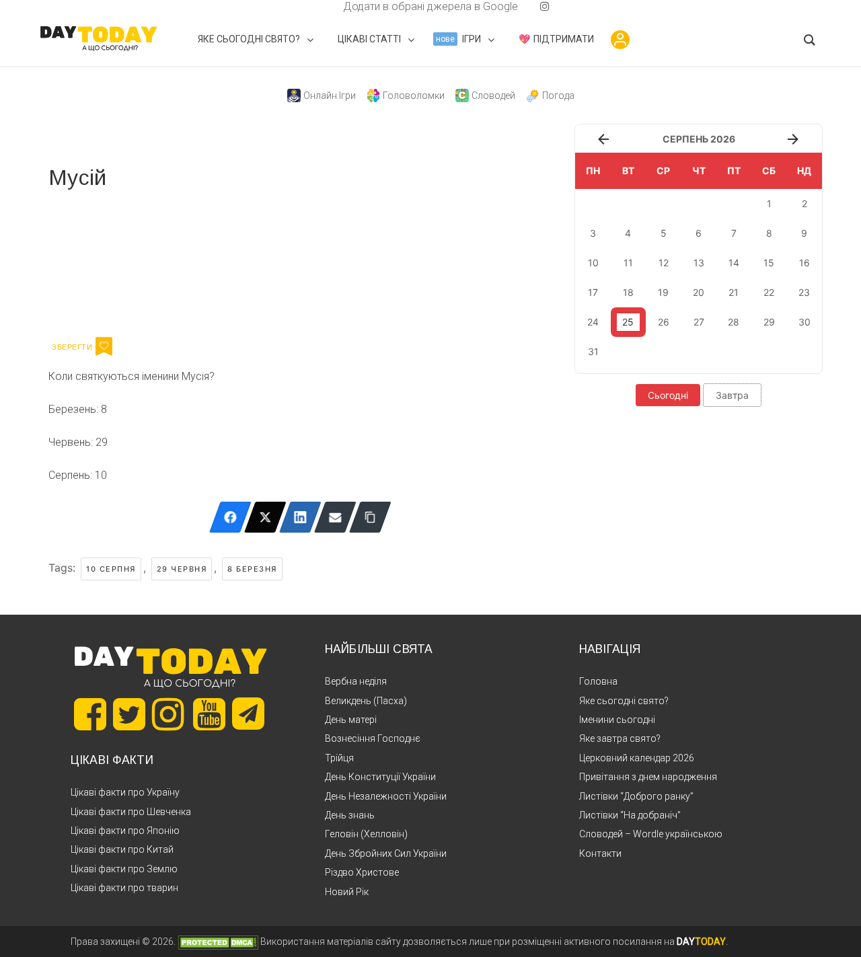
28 (733, 322)
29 (769, 322)
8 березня (252, 569)
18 (628, 292)
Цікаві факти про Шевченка (131, 811)
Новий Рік (347, 891)
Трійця (339, 758)
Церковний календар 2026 (636, 758)
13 (699, 262)
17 (593, 292)
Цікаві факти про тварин (124, 887)
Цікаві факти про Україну (125, 792)
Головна (598, 681)
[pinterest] (523, 6)
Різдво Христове (362, 872)
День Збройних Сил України (386, 853)
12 (664, 262)
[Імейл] (335, 517)
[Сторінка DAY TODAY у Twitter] (129, 714)
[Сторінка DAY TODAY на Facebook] (90, 714)
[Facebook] (230, 517)
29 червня (182, 569)
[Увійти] (620, 40)
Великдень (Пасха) (366, 700)
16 (804, 262)
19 (663, 292)
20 (698, 292)
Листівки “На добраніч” (630, 815)
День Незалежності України (386, 796)
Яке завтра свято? (620, 738)
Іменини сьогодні (617, 719)
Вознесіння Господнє (372, 738)
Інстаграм (191, 261)
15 (768, 262)
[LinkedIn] (300, 517)
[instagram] (544, 6)
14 (733, 262)
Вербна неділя (356, 681)
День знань (350, 815)
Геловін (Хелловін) (366, 834)
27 (699, 322)
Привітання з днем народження (648, 776)
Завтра (732, 395)
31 (593, 351)
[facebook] (327, 6)
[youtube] (534, 6)
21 (733, 292)
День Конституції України (380, 776)
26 (663, 322)
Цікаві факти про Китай (122, 849)
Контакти (600, 853)
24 (593, 322)
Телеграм (97, 261)
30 (804, 322)
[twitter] (316, 6)
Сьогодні (668, 395)
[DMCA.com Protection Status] (218, 941)
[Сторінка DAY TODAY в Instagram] (168, 714)
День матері (351, 719)
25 (628, 322)
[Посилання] (370, 517)
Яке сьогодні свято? (624, 700)
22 (768, 292)
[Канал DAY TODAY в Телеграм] (248, 715)
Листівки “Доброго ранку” (636, 796)
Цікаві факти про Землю (124, 869)
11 (628, 262)
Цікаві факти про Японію (125, 830)
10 (593, 262)
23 (804, 292)
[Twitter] (265, 517)
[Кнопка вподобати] (104, 346)
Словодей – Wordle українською (650, 834)
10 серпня (111, 569)
